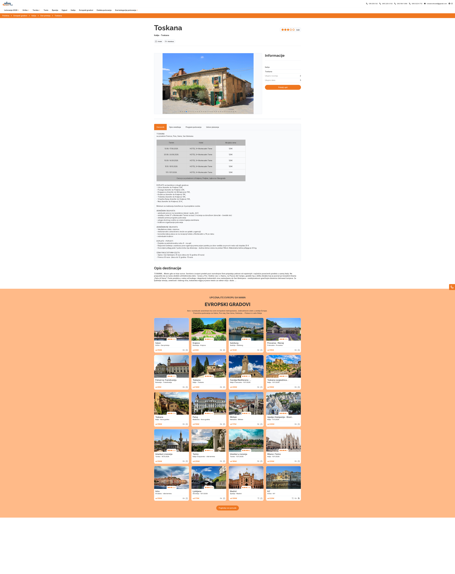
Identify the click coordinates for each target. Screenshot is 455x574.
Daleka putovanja (104, 10)
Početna (5, 16)
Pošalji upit (283, 87)
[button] (180, 111)
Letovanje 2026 (10, 10)
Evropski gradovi (86, 10)
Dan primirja (45, 16)
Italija (73, 10)
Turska (36, 10)
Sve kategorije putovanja (125, 10)
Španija (55, 10)
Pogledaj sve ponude (227, 508)
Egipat (64, 10)
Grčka (25, 10)
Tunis (46, 10)
